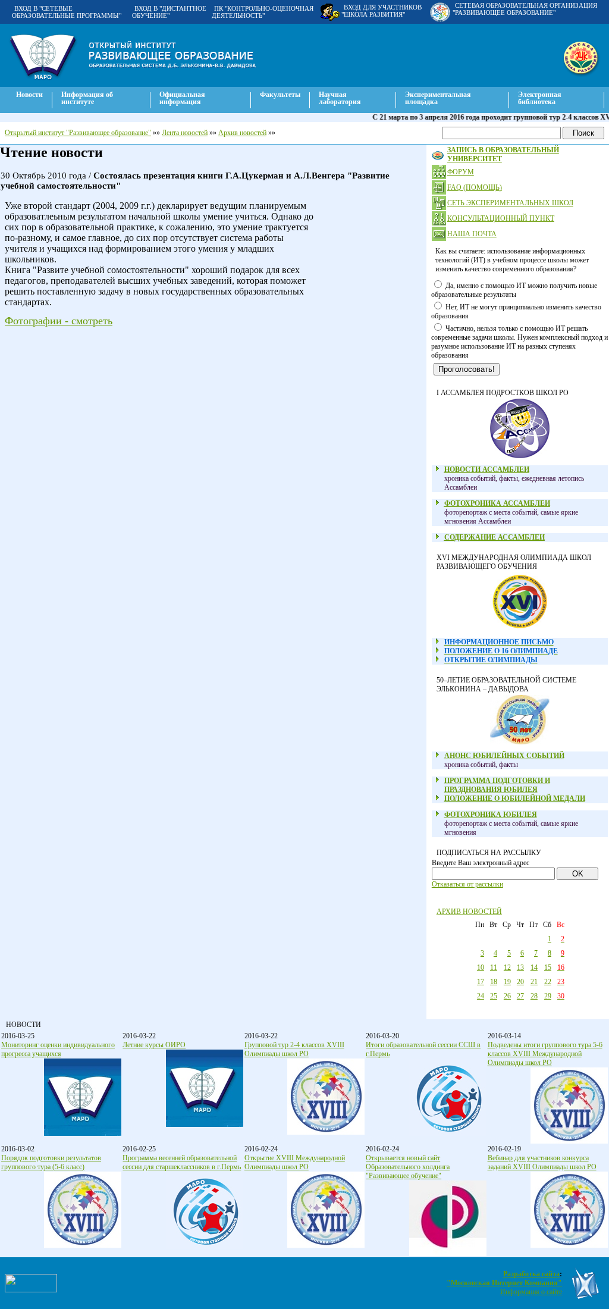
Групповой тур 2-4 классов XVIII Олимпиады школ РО (294, 1049)
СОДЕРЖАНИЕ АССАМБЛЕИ (494, 537)
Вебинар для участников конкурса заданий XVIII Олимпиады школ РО (542, 1162)
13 (520, 967)
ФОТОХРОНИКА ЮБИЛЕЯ (490, 814)
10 (480, 967)
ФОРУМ (460, 172)
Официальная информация (182, 98)
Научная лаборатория (340, 98)
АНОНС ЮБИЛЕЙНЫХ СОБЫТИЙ (504, 755)
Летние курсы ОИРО (154, 1045)
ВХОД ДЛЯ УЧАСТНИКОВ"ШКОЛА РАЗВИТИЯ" (381, 11)
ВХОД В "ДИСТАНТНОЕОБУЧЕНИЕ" (169, 12)
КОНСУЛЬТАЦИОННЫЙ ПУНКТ (500, 218)
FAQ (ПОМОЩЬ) (474, 187)
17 (480, 982)
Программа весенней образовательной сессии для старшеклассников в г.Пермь (182, 1162)
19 (507, 982)
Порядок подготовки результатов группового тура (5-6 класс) (51, 1162)
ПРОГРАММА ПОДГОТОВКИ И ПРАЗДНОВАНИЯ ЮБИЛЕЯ (497, 785)
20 (520, 982)
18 (493, 982)
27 (520, 996)
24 (480, 996)
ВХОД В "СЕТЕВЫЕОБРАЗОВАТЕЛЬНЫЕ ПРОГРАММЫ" (66, 12)
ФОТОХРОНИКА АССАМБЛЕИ (497, 503)
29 (547, 996)
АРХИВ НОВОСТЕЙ (469, 911)
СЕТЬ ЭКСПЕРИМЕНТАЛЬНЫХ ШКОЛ (510, 203)
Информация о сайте (531, 1292)
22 (547, 982)
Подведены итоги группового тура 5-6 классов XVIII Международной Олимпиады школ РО (545, 1054)
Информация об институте (87, 98)
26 (507, 996)
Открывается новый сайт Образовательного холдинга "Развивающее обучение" (408, 1167)
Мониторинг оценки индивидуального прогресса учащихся (58, 1049)
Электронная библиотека (539, 98)
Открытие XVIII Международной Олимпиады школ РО (294, 1162)
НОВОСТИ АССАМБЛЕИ (486, 469)
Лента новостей (185, 133)
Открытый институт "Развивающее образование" (78, 133)
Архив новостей (242, 133)
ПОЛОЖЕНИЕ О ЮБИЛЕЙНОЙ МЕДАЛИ (514, 798)
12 (507, 967)
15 (547, 967)
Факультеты (280, 94)
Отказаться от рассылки (467, 884)
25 (493, 996)
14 (534, 967)
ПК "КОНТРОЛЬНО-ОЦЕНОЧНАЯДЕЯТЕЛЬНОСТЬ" (262, 12)
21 (534, 982)
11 (493, 967)
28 (534, 996)
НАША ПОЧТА (472, 234)
